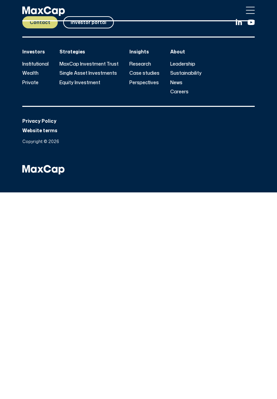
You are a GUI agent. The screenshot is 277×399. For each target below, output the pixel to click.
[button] (250, 10)
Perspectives (144, 82)
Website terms (39, 130)
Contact (40, 22)
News (176, 82)
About (177, 51)
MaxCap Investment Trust (89, 64)
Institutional (35, 64)
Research (140, 64)
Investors (33, 51)
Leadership (182, 64)
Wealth (30, 73)
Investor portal (88, 22)
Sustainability (186, 73)
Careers (179, 91)
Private (30, 82)
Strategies (72, 51)
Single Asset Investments (88, 73)
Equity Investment (79, 82)
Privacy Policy (39, 121)
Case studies (144, 73)
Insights (139, 51)
